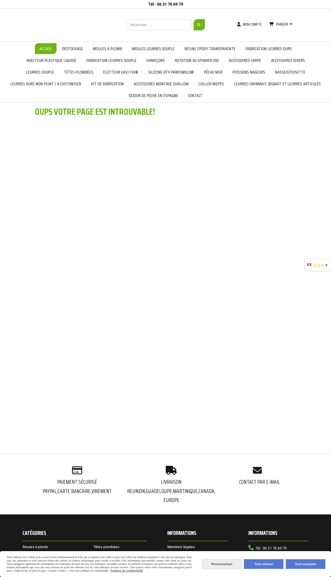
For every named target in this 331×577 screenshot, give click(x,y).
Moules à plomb (35, 547)
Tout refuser (263, 564)
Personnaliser (221, 564)
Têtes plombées (106, 547)
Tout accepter (305, 564)
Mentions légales (181, 547)
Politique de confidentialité (126, 570)
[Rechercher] (199, 24)
